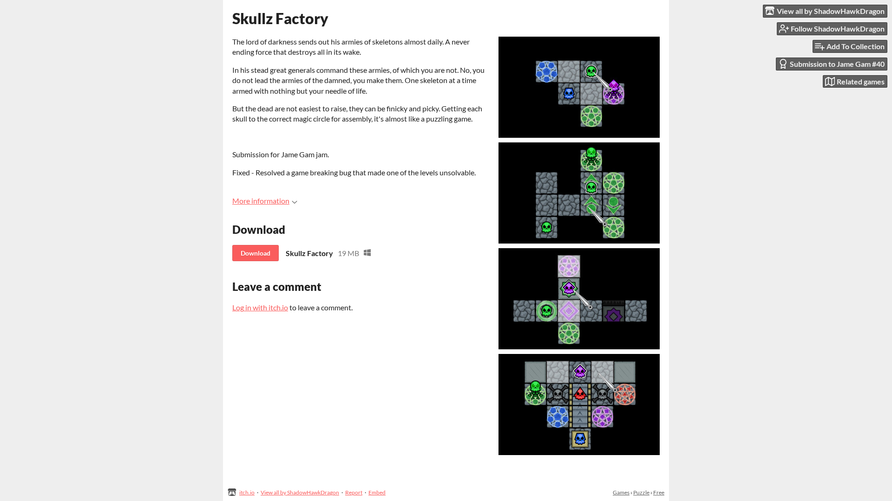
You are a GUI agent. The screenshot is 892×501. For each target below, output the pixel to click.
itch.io (247, 492)
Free (658, 492)
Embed (377, 492)
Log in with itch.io (260, 307)
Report (353, 492)
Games (621, 492)
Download (255, 253)
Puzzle (641, 492)
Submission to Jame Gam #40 (837, 63)
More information (260, 200)
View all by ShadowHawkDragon (300, 492)
